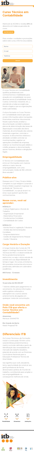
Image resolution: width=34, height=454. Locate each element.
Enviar (18, 60)
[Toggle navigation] (32, 2)
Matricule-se (8, 32)
